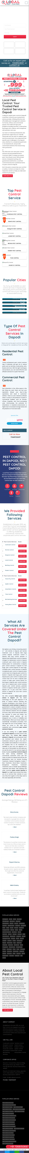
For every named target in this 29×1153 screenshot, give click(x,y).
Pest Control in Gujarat (8, 1143)
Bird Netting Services (11, 599)
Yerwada (18, 953)
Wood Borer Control (10, 589)
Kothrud (12, 930)
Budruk (23, 936)
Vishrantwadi (6, 936)
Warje (14, 953)
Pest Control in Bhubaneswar (9, 1141)
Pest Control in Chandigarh (9, 1126)
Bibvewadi (12, 921)
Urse (21, 955)
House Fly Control (14, 265)
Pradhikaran (5, 955)
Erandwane (22, 923)
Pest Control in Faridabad (9, 1122)
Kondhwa (21, 927)
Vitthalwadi (12, 936)
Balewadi (18, 921)
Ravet (18, 949)
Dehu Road (9, 942)
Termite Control (9, 550)
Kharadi (16, 927)
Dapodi (4, 942)
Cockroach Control (10, 544)
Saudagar (9, 949)
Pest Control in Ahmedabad (9, 1120)
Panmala (5, 934)
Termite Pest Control (14, 221)
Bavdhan (19, 919)
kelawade (10, 945)
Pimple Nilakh (19, 947)
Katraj (7, 927)
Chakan (4, 940)
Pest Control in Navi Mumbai (9, 1105)
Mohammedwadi (7, 932)
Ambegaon (5, 919)
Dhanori (11, 923)
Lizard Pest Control (14, 236)
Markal (20, 930)
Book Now (14, 423)
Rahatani (22, 949)
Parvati (19, 932)
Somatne (11, 955)
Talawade (9, 951)
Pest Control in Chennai (8, 1111)
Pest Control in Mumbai (8, 1102)
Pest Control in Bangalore (19, 1109)
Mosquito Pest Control (14, 229)
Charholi (9, 940)
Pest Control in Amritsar (8, 1133)
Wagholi (13, 938)
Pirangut (15, 934)
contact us (14, 65)
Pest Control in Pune (7, 1109)
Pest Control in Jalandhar (9, 1139)
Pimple (4, 949)
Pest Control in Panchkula (8, 1135)
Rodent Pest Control (14, 250)
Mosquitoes (9, 52)
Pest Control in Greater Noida (9, 1115)
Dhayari (16, 923)
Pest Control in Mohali (19, 1128)
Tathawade (15, 951)
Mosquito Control (9, 555)
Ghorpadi (17, 925)
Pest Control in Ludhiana (8, 1137)
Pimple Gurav (12, 947)
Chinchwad (19, 940)
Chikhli (14, 940)
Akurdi (17, 938)
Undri (24, 934)
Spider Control (9, 584)
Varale (4, 957)
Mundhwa (14, 932)
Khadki (11, 927)
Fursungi (5, 925)
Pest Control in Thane (7, 1107)
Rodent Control (9, 570)
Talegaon (17, 955)
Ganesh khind (11, 925)
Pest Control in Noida (19, 1111)
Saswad (20, 934)
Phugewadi (5, 947)
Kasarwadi (16, 945)
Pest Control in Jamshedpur (9, 1130)
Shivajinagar (6, 921)
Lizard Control (9, 560)
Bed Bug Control (9, 565)
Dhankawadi (6, 923)
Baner (14, 919)
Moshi (21, 945)
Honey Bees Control (10, 604)
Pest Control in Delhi (18, 1107)
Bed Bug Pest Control (14, 243)
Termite (20, 52)
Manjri (16, 930)
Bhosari (22, 938)
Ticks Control (14, 258)
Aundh (10, 919)
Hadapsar (23, 925)
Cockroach (9, 45)
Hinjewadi (5, 945)
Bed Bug (20, 45)
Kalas (4, 927)
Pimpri (14, 949)
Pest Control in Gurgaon (8, 1113)
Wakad (4, 953)
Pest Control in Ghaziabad (9, 1117)
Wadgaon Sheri (6, 938)
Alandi (23, 953)
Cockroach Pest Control (14, 214)
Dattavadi (19, 942)
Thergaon (21, 951)
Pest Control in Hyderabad (9, 1124)
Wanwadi (9, 953)
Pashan (10, 934)
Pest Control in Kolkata (8, 1128)
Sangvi (4, 951)
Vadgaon (18, 936)
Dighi (14, 942)
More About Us (7, 175)
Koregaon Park (6, 930)
